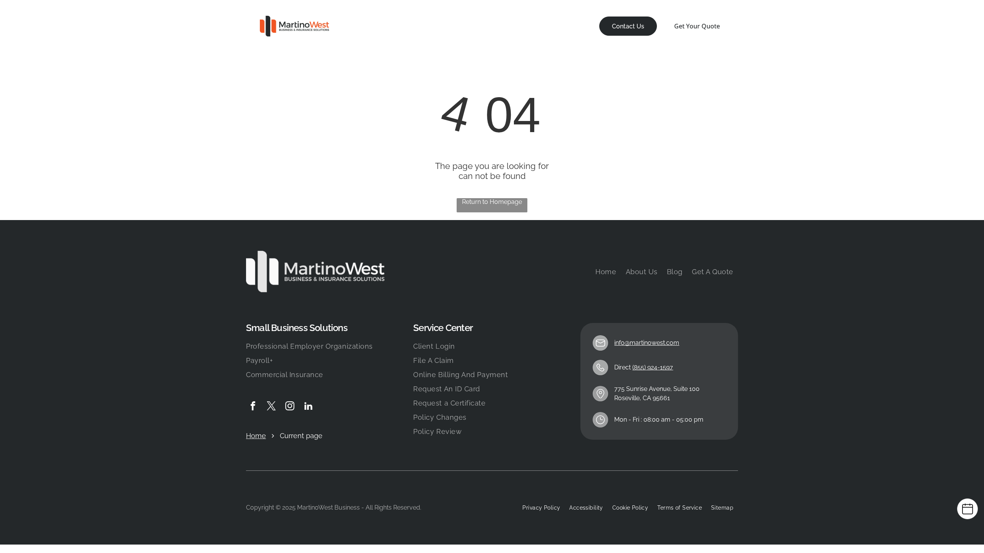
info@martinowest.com (646, 342)
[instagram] (290, 407)
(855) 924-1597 (652, 367)
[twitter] (271, 407)
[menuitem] (362, 26)
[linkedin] (308, 407)
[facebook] (253, 407)
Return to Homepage (492, 201)
